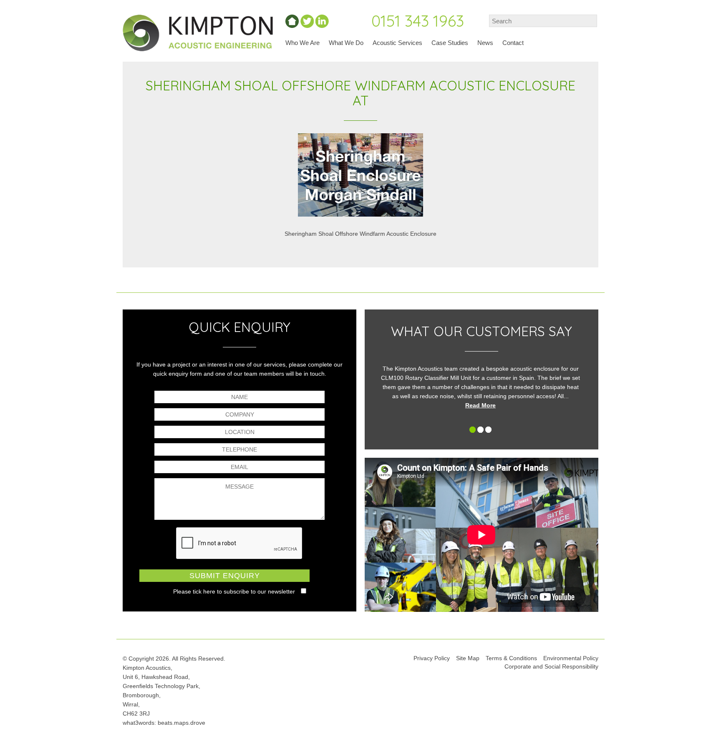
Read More (480, 405)
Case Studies (449, 42)
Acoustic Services (397, 42)
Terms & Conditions (511, 658)
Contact (513, 42)
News (485, 42)
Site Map (467, 658)
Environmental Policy (570, 658)
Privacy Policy (431, 658)
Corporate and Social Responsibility (551, 666)
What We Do (346, 42)
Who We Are (302, 42)
